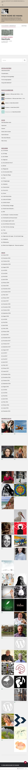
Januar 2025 (5, 255)
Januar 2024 (5, 285)
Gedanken (10, 37)
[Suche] (25, 60)
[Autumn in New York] (7, 707)
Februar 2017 (6, 368)
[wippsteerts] (7, 694)
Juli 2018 (5, 319)
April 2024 (5, 279)
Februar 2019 (6, 297)
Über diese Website (5, 137)
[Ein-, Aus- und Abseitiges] (20, 579)
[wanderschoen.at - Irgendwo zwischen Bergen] (7, 503)
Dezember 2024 (6, 258)
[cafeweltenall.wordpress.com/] (7, 528)
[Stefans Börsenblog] (7, 592)
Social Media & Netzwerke (9, 223)
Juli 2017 (5, 352)
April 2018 (5, 325)
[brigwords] (7, 720)
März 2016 (5, 401)
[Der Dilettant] (7, 579)
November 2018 (6, 307)
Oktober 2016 (6, 380)
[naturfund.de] (20, 695)
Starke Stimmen (4, 134)
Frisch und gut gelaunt (6, 79)
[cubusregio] (20, 618)
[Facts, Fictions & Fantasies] (20, 465)
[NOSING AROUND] (7, 732)
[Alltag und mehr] (20, 746)
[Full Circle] (7, 618)
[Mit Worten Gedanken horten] (20, 528)
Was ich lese (4, 140)
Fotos (4, 178)
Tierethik (5, 233)
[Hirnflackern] (20, 490)
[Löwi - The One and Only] (20, 426)
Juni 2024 (5, 273)
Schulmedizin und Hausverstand (10, 217)
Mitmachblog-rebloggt (8, 205)
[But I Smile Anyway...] (7, 452)
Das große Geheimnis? (6, 82)
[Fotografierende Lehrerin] (7, 669)
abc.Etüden (5, 156)
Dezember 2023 (6, 288)
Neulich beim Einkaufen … (8, 208)
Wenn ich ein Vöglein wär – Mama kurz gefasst (13, 245)
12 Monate (5, 150)
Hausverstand (6, 187)
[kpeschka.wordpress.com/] (20, 733)
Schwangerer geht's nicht (8, 220)
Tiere (4, 230)
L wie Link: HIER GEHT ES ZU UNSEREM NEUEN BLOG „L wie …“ (13, 2)
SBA (4, 211)
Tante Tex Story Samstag (8, 226)
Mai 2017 (5, 359)
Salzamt (3, 128)
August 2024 (6, 267)
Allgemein (4, 37)
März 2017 (5, 365)
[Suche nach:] (14, 60)
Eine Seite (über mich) (6, 122)
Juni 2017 (5, 356)
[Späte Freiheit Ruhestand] (20, 656)
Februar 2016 (6, 405)
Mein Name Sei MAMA (11, 16)
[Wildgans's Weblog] (8, 566)
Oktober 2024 (6, 261)
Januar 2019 (5, 300)
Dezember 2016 (6, 374)
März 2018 (5, 328)
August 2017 (6, 349)
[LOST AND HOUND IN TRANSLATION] (7, 426)
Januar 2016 (5, 408)
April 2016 (5, 398)
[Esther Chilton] (7, 477)
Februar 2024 (6, 282)
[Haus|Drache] (7, 32)
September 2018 (6, 313)
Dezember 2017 (6, 337)
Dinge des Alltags (7, 175)
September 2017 (6, 346)
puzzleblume (8, 98)
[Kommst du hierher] (20, 669)
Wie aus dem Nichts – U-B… (17, 94)
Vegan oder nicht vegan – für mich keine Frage (13, 236)
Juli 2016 (5, 389)
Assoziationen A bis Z (8, 162)
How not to (5, 190)
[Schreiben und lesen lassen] (7, 643)
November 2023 (6, 291)
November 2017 (6, 340)
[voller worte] (20, 503)
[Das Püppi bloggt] (7, 465)
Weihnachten (6, 242)
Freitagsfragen (6, 181)
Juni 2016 (5, 392)
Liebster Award (6, 202)
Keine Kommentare (6, 41)
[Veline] (20, 605)
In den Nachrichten (7, 196)
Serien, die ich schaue (6, 131)
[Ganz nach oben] (25, 762)
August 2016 (6, 386)
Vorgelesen (5, 239)
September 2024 (6, 264)
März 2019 (5, 294)
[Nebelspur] (7, 541)
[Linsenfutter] (20, 515)
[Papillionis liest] (7, 681)
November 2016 (6, 377)
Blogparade (5, 168)
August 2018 (6, 316)
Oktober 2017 (6, 343)
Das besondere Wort (7, 171)
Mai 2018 (5, 322)
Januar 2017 (5, 371)
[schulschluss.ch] (20, 720)
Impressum (3, 125)
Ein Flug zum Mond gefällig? (7, 76)
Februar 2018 (6, 331)
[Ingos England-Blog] (7, 630)
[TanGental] (20, 439)
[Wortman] (20, 477)
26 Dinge (5, 153)
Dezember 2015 (6, 411)
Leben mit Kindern (7, 199)
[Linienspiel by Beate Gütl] (7, 554)
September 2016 (6, 383)
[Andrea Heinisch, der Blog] (7, 656)
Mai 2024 (5, 276)
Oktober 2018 (6, 310)
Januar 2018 (5, 334)
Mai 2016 (5, 395)
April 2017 (5, 362)
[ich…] (20, 541)
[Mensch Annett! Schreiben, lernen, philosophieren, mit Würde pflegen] (7, 745)
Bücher (4, 165)
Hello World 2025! (5, 70)
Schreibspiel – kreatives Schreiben (10, 214)
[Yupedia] (20, 682)
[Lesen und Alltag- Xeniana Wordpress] (20, 707)
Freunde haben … (5, 73)
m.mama (7, 94)
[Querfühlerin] (7, 490)
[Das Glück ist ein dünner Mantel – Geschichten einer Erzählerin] (20, 592)
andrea (6, 102)
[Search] (2, 5)
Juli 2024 (5, 270)
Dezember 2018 (6, 304)
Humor (4, 193)
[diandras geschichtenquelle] (20, 643)
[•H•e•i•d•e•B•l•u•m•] (7, 439)
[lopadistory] (7, 605)
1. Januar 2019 (4, 41)
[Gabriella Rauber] (20, 452)
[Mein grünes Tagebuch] (20, 630)
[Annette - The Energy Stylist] (20, 554)
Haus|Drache (5, 39)
